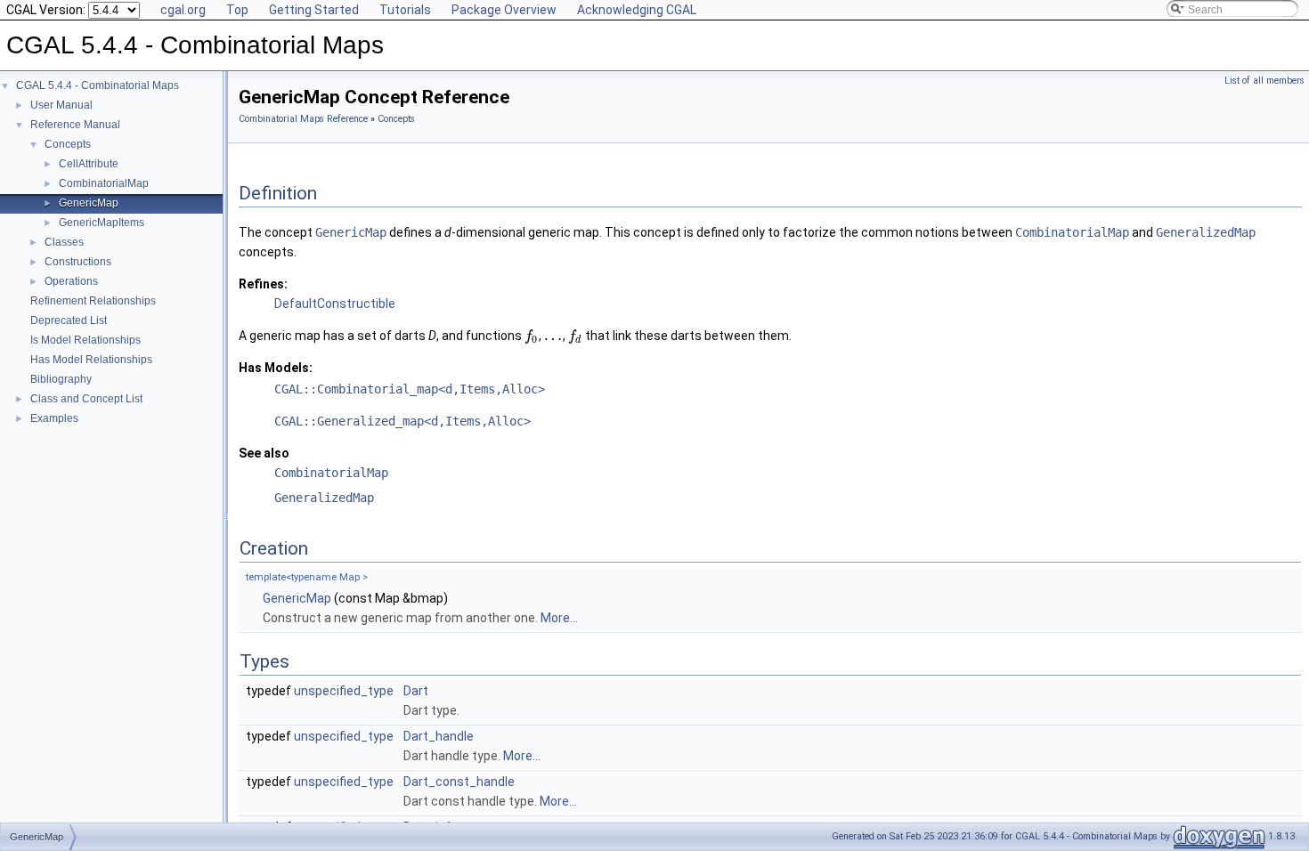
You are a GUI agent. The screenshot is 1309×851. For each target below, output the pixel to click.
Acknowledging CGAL (636, 10)
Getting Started (314, 10)
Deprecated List (68, 320)
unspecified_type (344, 691)
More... (559, 618)
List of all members (1264, 80)
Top (237, 10)
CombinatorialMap (104, 183)
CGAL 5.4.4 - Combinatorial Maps (97, 85)
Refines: (263, 284)
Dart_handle (438, 736)
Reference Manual (75, 124)
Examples (54, 418)
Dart (415, 691)
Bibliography (61, 379)
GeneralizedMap (324, 497)
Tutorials (405, 10)
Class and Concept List (86, 399)
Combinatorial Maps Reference (303, 119)
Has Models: (276, 368)
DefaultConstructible (334, 303)
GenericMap (88, 203)
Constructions (78, 261)
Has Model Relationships (91, 359)
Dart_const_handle (459, 781)
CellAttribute (88, 164)
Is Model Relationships (85, 340)
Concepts (68, 144)
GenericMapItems (101, 222)
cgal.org (183, 10)
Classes (64, 242)
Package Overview (504, 10)
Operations (71, 281)
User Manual (61, 105)
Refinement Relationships (93, 301)
